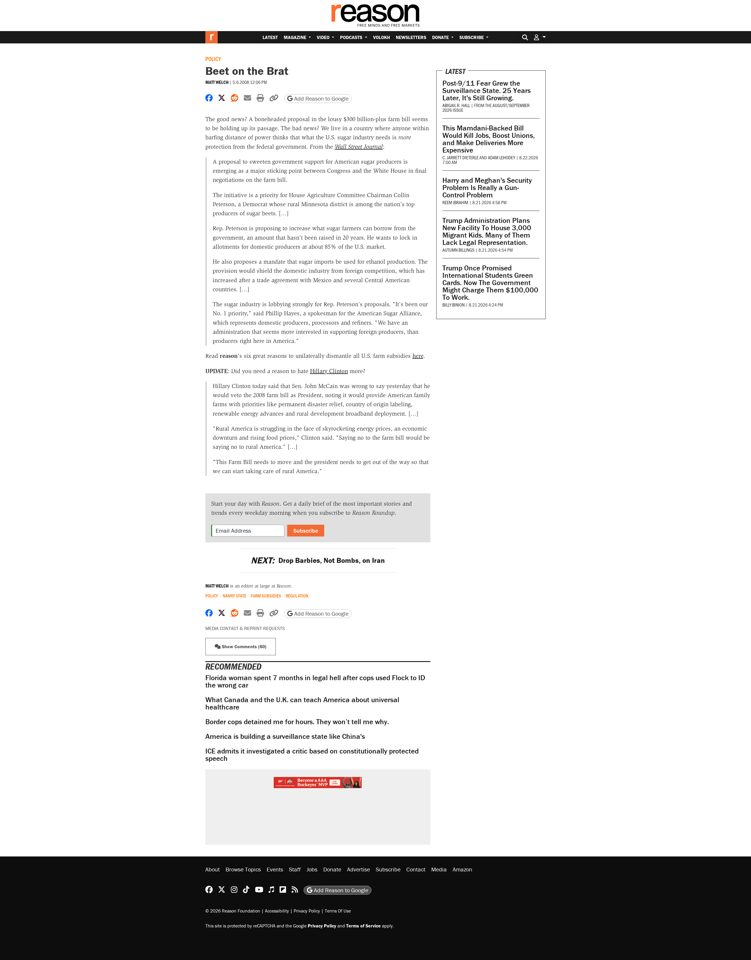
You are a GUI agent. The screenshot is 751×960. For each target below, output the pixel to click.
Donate (441, 37)
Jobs (312, 869)
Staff (295, 869)
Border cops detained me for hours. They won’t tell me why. (297, 721)
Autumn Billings (458, 250)
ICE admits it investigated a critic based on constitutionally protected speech (312, 754)
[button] (540, 37)
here (417, 355)
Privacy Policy (307, 911)
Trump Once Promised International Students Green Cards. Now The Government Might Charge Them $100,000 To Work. (490, 282)
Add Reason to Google (321, 98)
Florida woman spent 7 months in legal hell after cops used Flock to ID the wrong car (315, 681)
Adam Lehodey (501, 157)
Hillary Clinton (329, 371)
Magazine (295, 37)
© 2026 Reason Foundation (232, 911)
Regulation (297, 595)
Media (439, 869)
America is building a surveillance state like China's (285, 736)
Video (324, 37)
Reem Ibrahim (455, 202)
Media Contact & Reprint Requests (245, 628)
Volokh (381, 37)
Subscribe (472, 37)
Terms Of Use (338, 911)
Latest (270, 37)
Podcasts (351, 37)
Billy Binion (453, 305)
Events (275, 869)
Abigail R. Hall (456, 105)
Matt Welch (217, 82)
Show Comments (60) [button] (243, 646)
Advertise (358, 869)
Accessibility (277, 911)
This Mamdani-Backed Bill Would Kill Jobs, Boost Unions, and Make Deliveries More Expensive (488, 139)
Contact (415, 869)
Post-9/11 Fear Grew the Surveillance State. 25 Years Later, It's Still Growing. (486, 90)
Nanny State (234, 595)
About (212, 869)
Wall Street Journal (359, 146)
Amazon (462, 869)
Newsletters (411, 37)
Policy (213, 58)
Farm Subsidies (266, 595)
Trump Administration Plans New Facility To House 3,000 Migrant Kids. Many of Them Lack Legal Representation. (486, 231)
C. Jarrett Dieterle (460, 157)
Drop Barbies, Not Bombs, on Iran (318, 560)
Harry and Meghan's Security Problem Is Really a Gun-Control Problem (487, 187)
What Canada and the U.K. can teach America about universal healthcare (302, 703)
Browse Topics (243, 869)
